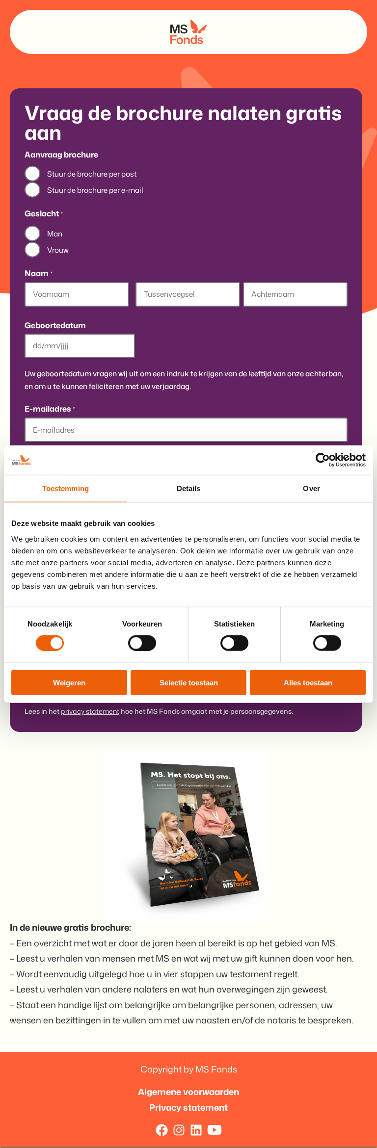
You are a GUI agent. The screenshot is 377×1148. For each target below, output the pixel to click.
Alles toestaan (308, 682)
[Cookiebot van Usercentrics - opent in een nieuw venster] (323, 460)
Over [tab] (311, 488)
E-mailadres (50, 409)
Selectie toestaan (189, 682)
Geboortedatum (55, 325)
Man (54, 234)
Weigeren (69, 682)
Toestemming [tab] (65, 488)
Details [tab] (189, 488)
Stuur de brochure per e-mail (95, 190)
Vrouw (58, 250)
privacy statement (90, 711)
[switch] (142, 643)
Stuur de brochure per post (91, 174)
